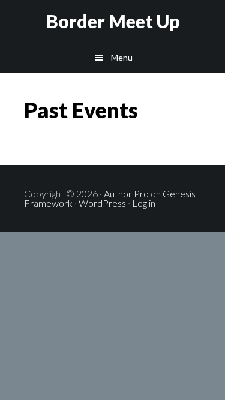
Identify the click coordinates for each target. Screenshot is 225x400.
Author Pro (126, 193)
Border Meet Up (112, 21)
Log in (143, 203)
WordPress (102, 203)
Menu (122, 57)
